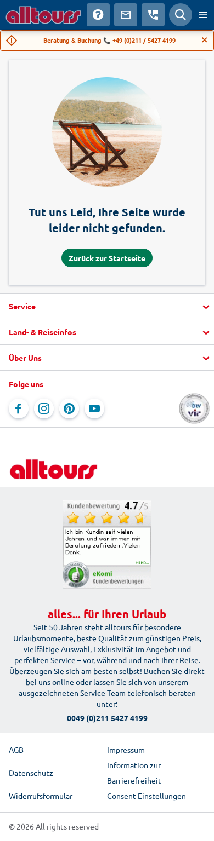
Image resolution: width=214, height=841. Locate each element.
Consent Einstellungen (146, 795)
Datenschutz (31, 772)
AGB (16, 749)
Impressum (126, 749)
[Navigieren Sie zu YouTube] (94, 408)
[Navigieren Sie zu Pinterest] (69, 408)
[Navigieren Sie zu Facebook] (19, 408)
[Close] (204, 39)
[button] (107, 306)
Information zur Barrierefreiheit (134, 772)
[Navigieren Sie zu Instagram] (44, 408)
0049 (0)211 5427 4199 (107, 718)
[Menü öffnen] (203, 15)
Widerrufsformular (40, 795)
